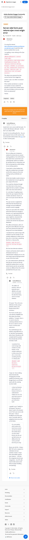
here (21, 136)
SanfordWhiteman (11, 123)
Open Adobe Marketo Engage (14, 17)
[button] (8, 36)
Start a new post (16, 111)
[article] (14, 135)
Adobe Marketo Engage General (8, 6)
